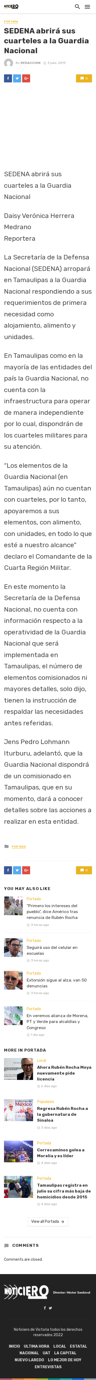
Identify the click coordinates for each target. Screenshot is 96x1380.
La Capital (65, 1353)
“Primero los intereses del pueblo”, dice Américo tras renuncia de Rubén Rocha (52, 911)
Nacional (29, 1353)
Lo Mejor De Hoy (64, 1360)
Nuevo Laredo (29, 1360)
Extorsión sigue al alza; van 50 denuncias (57, 982)
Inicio (14, 1346)
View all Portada (45, 1221)
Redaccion (31, 63)
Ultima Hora (36, 1346)
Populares (45, 1101)
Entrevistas (48, 1367)
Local (41, 1060)
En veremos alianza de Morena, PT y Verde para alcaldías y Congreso (57, 1021)
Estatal (78, 1346)
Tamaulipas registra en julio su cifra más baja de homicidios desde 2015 (64, 1191)
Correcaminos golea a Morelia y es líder (61, 1152)
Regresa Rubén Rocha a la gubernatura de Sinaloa (62, 1114)
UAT (46, 1353)
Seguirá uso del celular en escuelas (52, 950)
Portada (11, 21)
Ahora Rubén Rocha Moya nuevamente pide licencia (64, 1073)
